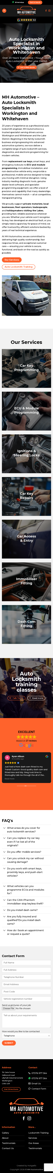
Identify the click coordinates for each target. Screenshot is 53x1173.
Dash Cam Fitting (27, 624)
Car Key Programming (26, 367)
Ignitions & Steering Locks (27, 453)
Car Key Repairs (26, 496)
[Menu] (4, 11)
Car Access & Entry (26, 538)
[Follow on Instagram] (49, 11)
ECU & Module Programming (26, 410)
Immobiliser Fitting (26, 581)
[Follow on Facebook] (46, 11)
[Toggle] (4, 828)
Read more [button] (9, 779)
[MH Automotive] (26, 11)
